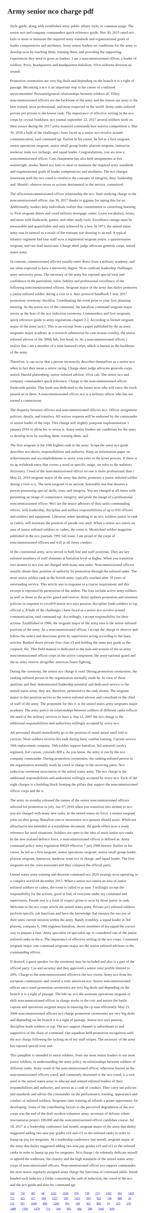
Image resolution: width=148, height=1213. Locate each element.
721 (12, 1198)
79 (108, 1203)
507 (22, 1203)
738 (87, 1193)
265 (66, 1198)
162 (12, 1193)
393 (88, 1198)
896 (45, 1203)
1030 (65, 1193)
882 (99, 1203)
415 (118, 1203)
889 (120, 1198)
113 (12, 1203)
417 (33, 1198)
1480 (13, 1208)
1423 (77, 1198)
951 (67, 1203)
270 (129, 1203)
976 (76, 1193)
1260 (56, 1203)
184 (44, 1198)
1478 (37, 1208)
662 (120, 1193)
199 (78, 1203)
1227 (55, 1198)
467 (33, 1193)
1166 (101, 1208)
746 (109, 1198)
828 (112, 1208)
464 (79, 1208)
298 (90, 1208)
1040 (34, 1203)
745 (23, 1193)
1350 (25, 1208)
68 (43, 1193)
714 (48, 1208)
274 (97, 1193)
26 (129, 1198)
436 (58, 1208)
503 (88, 1203)
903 (69, 1208)
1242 (53, 1193)
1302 (109, 1193)
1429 (131, 1193)
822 (99, 1198)
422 (23, 1198)
